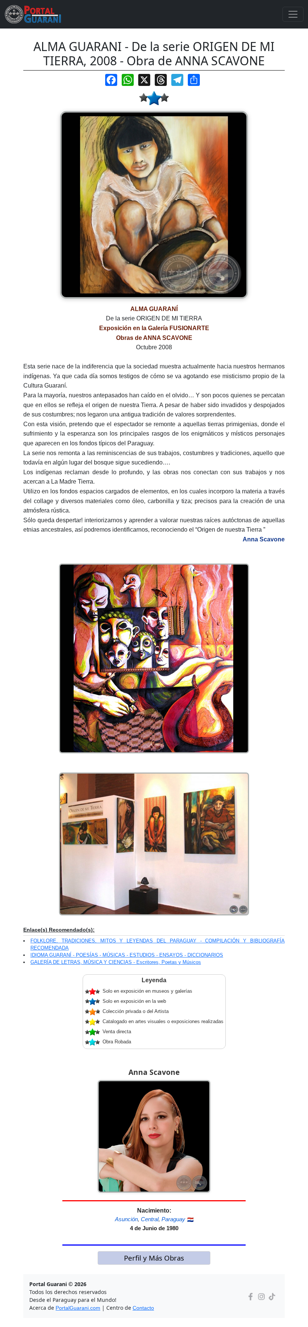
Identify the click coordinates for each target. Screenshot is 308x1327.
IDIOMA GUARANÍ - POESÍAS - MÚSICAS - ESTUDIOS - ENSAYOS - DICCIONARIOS (126, 955)
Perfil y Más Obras (154, 1257)
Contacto (143, 1308)
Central (150, 1219)
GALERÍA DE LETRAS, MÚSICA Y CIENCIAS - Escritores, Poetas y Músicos (115, 962)
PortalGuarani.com (78, 1308)
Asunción (126, 1219)
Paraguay (173, 1219)
